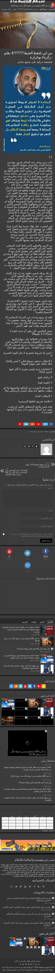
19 (19, 825)
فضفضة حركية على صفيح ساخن (39, 431)
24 (34, 828)
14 (5, 822)
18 (26, 825)
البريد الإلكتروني (46, 518)
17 (34, 825)
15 (50, 825)
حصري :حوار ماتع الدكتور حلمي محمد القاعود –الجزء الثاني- (27, 907)
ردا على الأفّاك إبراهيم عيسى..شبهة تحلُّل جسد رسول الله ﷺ (30, 6)
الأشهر (42, 622)
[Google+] (39, 686)
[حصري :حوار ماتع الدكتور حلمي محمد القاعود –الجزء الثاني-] (53, 907)
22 (50, 828)
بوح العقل (43, 9)
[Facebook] (34, 686)
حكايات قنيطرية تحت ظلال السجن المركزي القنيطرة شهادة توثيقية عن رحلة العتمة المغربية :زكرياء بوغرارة (20, 629)
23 (43, 828)
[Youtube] (25, 686)
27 (12, 828)
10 (34, 822)
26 (19, 828)
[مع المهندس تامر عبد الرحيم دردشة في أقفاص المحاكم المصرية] (53, 914)
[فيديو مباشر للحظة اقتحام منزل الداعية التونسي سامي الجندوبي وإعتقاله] (53, 898)
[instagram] (11, 686)
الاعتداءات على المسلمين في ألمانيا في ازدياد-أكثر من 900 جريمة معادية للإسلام (16, 471)
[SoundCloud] (16, 686)
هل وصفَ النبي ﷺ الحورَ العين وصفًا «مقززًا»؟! (33, 649)
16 (43, 825)
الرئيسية (52, 9)
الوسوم (25, 622)
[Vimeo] (21, 686)
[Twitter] (30, 686)
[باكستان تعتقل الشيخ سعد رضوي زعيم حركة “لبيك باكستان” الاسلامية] (53, 923)
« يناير (51, 830)
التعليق (49, 488)
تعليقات (33, 622)
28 (5, 828)
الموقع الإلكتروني (46, 526)
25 (26, 828)
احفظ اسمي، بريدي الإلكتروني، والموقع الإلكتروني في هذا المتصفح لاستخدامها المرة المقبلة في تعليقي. (32, 535)
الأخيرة (50, 622)
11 (26, 822)
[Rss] (44, 686)
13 (12, 822)
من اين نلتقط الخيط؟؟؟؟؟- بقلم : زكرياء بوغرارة (37, 465)
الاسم (49, 510)
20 (12, 825)
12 (19, 822)
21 (5, 825)
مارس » (45, 830)
